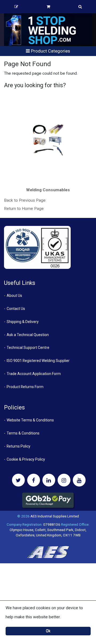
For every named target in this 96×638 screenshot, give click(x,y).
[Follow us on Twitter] (18, 480)
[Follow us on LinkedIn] (48, 480)
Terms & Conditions (23, 433)
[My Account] (16, 6)
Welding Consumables (48, 190)
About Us (14, 295)
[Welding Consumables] (48, 140)
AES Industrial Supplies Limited (54, 516)
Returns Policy (18, 446)
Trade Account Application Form (34, 374)
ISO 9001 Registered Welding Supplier (38, 360)
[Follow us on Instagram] (64, 480)
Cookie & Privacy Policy (26, 459)
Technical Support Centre (28, 347)
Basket (48, 6)
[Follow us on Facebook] (33, 480)
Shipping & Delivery (23, 322)
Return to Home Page (24, 208)
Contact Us (16, 308)
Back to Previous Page (25, 200)
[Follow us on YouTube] (79, 480)
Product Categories (50, 51)
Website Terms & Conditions (30, 420)
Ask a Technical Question (28, 335)
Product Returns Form (25, 387)
